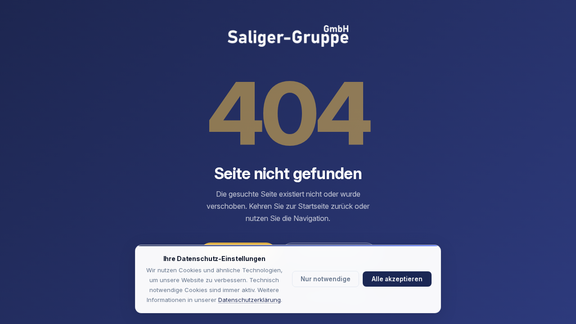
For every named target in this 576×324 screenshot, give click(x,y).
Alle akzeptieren (397, 279)
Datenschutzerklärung (249, 299)
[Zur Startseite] (288, 37)
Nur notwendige (326, 279)
